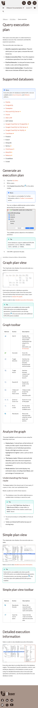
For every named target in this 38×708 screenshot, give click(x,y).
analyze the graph (17, 296)
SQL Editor (15, 180)
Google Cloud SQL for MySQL (15, 130)
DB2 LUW (8, 118)
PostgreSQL (9, 105)
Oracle (7, 114)
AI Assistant (25, 348)
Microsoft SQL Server (12, 111)
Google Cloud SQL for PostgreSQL (16, 124)
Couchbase (9, 133)
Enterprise (18, 95)
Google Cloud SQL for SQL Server (16, 127)
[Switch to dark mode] (34, 7)
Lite (14, 95)
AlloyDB (8, 152)
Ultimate (27, 95)
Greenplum (8, 108)
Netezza (8, 155)
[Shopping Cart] (29, 3)
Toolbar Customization (26, 198)
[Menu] (35, 3)
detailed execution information (24, 300)
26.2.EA (28, 8)
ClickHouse (9, 149)
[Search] (24, 3)
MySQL (7, 102)
